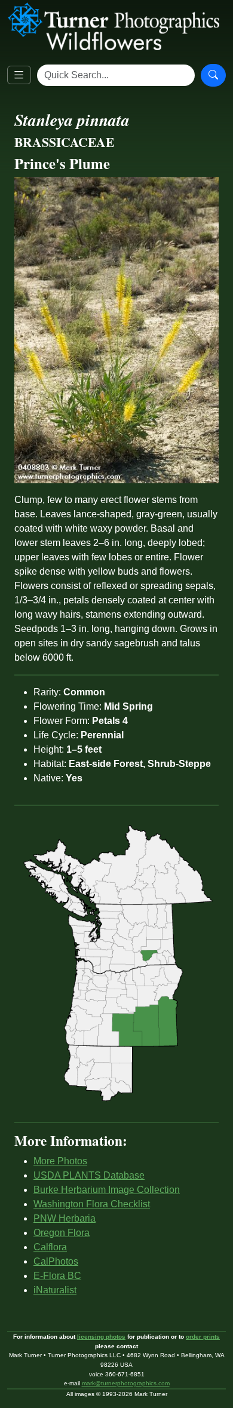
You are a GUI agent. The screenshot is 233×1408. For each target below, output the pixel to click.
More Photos (60, 1161)
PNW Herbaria (64, 1218)
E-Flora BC (57, 1276)
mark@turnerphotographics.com (126, 1383)
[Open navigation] (19, 75)
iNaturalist (54, 1290)
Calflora (50, 1247)
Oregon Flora (61, 1233)
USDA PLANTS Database (89, 1175)
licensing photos (101, 1336)
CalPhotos (55, 1261)
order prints (203, 1336)
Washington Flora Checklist (91, 1204)
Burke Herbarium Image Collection (106, 1190)
